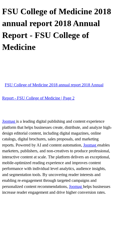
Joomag (9, 121)
